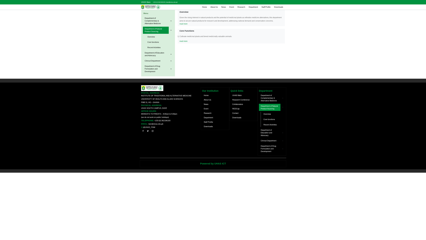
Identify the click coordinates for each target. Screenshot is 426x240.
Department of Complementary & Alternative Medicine (153, 20)
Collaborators (237, 104)
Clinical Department (152, 61)
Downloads (278, 7)
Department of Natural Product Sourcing (153, 30)
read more (183, 24)
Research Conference (241, 99)
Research (241, 7)
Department (253, 7)
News (223, 7)
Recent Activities (154, 47)
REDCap (236, 108)
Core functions (153, 42)
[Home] (150, 7)
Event (231, 7)
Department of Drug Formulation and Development (152, 68)
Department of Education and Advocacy (154, 54)
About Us (214, 7)
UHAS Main (146, 2)
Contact (235, 113)
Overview (151, 37)
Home (204, 7)
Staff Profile (266, 7)
